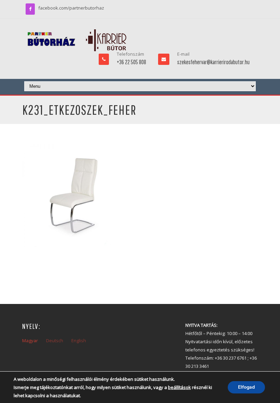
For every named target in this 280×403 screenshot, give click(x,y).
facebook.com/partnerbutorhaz (71, 8)
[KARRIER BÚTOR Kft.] (76, 40)
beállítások (179, 387)
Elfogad (246, 387)
